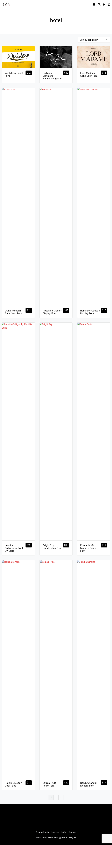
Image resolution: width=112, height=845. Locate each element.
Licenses (55, 832)
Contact (72, 832)
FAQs (64, 832)
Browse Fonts (42, 832)
